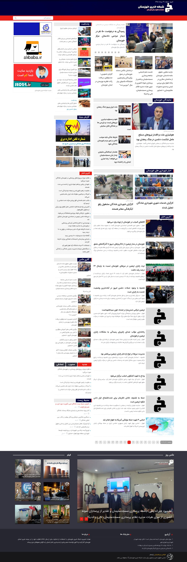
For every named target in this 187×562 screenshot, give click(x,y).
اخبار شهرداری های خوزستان (158, 171)
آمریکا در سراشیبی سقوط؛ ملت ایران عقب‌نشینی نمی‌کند (72, 386)
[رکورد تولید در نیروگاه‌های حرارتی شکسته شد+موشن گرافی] (57, 469)
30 (96, 442)
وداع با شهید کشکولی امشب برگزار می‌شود (127, 376)
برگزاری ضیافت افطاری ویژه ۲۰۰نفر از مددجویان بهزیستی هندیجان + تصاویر (66, 353)
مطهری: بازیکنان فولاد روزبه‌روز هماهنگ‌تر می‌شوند (73, 213)
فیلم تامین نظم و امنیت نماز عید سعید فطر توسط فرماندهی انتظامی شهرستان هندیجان (28, 475)
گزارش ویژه (84, 117)
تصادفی (60, 364)
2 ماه (85, 414)
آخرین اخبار (166, 217)
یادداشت (85, 24)
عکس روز (170, 455)
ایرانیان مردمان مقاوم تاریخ (68, 28)
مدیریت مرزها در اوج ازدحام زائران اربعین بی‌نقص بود (123, 354)
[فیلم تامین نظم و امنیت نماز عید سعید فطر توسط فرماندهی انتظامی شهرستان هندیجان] (28, 469)
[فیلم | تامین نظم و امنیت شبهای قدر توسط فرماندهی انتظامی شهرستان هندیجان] (57, 492)
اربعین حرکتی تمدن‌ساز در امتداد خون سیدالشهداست (123, 310)
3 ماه (77, 420)
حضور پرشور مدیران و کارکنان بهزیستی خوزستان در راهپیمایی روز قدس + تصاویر (66, 342)
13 (117, 442)
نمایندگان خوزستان (162, 100)
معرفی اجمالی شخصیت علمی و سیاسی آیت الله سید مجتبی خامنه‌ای (110, 33)
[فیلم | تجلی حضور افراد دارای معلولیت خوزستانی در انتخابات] (28, 515)
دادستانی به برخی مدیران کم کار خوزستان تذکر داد (156, 548)
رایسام (152, 554)
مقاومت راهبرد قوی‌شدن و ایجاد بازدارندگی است (74, 190)
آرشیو (167, 534)
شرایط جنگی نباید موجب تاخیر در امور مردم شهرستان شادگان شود (107, 141)
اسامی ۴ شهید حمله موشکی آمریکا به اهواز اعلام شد (124, 420)
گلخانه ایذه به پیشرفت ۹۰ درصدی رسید (77, 235)
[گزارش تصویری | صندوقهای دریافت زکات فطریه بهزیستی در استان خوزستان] (103, 71)
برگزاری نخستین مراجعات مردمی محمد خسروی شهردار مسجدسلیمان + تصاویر (66, 299)
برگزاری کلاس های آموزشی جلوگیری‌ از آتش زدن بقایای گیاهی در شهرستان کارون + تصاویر (66, 332)
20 (100, 442)
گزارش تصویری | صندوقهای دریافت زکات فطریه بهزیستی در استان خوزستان (66, 322)
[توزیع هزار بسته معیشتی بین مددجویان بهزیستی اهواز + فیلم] (28, 492)
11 (125, 442)
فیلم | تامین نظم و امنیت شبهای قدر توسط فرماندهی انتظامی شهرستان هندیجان (58, 498)
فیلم (69, 455)
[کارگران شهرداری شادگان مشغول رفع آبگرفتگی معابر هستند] (113, 187)
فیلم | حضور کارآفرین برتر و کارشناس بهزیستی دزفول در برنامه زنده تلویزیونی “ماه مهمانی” (57, 521)
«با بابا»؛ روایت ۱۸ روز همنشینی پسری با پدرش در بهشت (154, 545)
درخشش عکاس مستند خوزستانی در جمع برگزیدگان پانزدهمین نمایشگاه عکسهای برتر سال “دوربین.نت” (124, 78)
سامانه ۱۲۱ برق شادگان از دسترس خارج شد (76, 143)
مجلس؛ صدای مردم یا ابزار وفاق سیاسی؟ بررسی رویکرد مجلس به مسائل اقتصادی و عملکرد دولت (67, 52)
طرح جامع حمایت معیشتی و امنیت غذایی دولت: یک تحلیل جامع (67, 62)
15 (109, 442)
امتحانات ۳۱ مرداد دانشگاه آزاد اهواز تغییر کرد (75, 245)
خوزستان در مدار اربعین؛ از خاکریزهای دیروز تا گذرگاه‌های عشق (119, 244)
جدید (84, 364)
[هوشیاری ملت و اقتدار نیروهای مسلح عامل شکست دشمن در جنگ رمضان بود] (154, 117)
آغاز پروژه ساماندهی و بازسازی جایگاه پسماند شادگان (73, 410)
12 (121, 442)
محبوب (71, 364)
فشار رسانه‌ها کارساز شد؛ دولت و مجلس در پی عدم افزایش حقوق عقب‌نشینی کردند (67, 83)
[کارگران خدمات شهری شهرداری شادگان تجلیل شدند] (153, 187)
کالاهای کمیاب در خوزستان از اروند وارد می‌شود (126, 222)
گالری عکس (84, 259)
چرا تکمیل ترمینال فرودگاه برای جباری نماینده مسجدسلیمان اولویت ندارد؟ (68, 72)
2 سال (64, 433)
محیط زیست (83, 400)
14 (113, 442)
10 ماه (72, 427)
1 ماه (76, 407)
